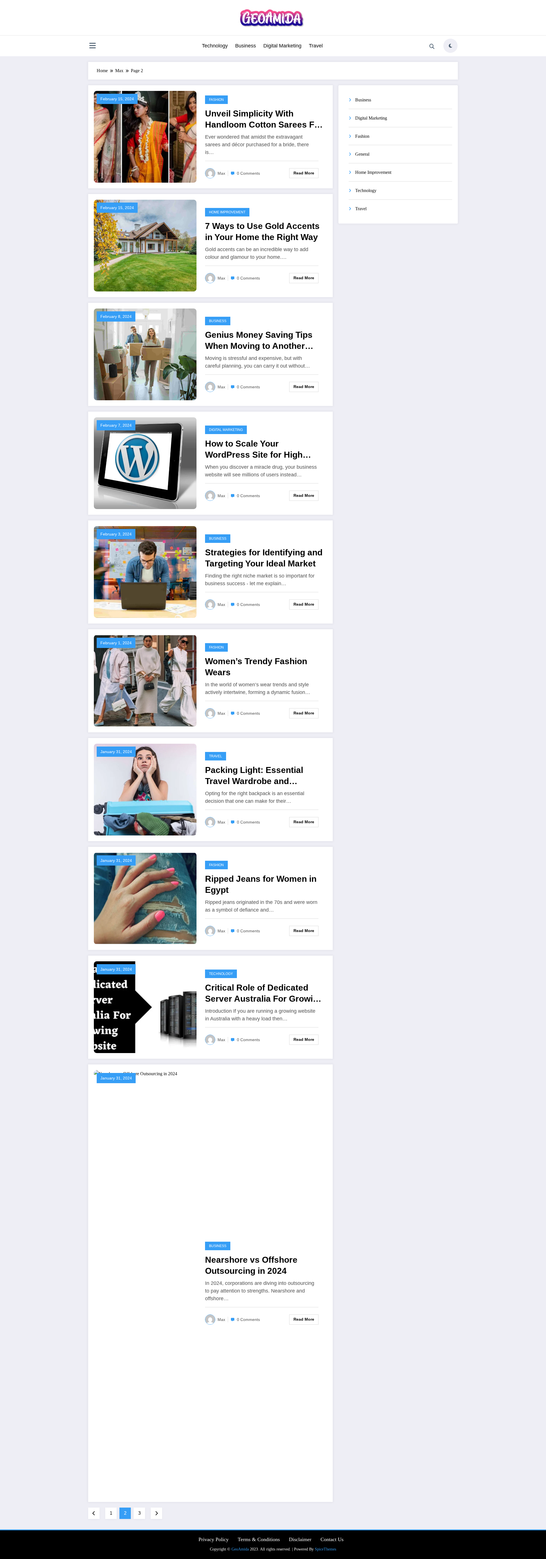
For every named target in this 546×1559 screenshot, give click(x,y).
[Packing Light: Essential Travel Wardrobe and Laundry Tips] (145, 789)
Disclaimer (300, 1539)
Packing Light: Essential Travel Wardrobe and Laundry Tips (254, 776)
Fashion (216, 100)
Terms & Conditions (259, 1539)
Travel (316, 46)
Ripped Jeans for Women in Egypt (261, 884)
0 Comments (248, 173)
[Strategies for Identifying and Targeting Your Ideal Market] (145, 571)
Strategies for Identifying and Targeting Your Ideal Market (263, 558)
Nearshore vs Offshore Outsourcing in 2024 (251, 1265)
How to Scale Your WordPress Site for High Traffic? (254, 449)
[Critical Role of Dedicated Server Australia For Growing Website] (145, 1006)
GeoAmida (240, 1549)
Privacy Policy (213, 1539)
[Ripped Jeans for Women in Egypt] (145, 897)
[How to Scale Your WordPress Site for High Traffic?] (145, 462)
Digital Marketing (282, 46)
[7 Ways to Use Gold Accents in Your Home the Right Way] (145, 245)
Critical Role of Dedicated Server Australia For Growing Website (264, 993)
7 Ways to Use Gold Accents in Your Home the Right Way (262, 231)
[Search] (432, 46)
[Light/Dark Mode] (450, 46)
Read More (303, 173)
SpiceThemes (325, 1549)
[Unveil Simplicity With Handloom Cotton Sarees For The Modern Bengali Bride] (145, 136)
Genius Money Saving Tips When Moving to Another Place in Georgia (259, 340)
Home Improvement (227, 212)
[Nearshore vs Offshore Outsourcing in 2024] (145, 1282)
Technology (215, 46)
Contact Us (332, 1539)
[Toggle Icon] (92, 46)
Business (245, 46)
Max (221, 173)
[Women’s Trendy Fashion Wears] (145, 680)
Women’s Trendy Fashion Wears (256, 666)
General (362, 154)
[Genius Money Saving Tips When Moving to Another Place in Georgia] (145, 353)
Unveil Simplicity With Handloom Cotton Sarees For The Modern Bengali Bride (264, 119)
